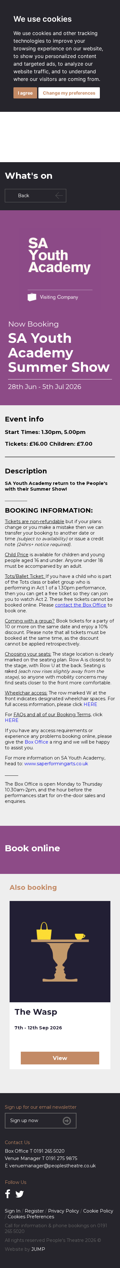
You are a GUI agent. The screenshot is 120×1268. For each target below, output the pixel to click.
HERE (90, 704)
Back (23, 195)
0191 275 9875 (61, 1158)
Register (34, 1211)
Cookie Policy (98, 1211)
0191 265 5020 (49, 1151)
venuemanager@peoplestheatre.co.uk (52, 1166)
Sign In (12, 1211)
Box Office (36, 742)
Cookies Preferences (31, 1217)
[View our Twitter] (19, 1194)
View (60, 1058)
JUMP (38, 1249)
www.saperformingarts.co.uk (56, 764)
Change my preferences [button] (69, 93)
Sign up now (24, 1120)
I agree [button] (25, 93)
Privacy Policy (63, 1211)
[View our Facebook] (7, 1194)
